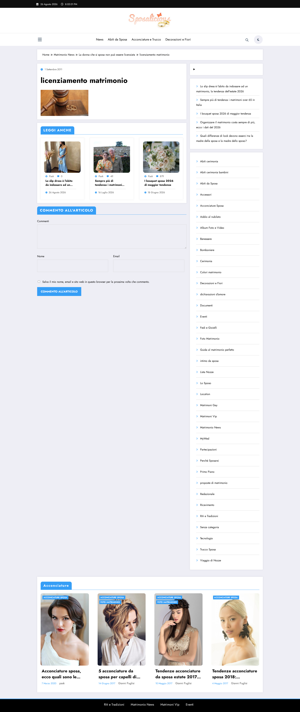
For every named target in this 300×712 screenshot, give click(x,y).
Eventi (203, 317)
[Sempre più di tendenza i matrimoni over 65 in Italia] (112, 157)
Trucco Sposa (208, 549)
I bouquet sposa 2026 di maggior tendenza (158, 183)
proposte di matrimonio (213, 483)
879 (162, 176)
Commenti (43, 221)
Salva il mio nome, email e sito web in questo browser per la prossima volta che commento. (95, 282)
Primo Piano (207, 472)
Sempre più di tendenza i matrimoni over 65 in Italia (108, 183)
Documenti (206, 305)
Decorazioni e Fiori (178, 39)
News (99, 39)
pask (51, 176)
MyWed (204, 439)
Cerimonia (206, 261)
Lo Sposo (205, 383)
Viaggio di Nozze (210, 560)
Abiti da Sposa (117, 39)
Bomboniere (207, 250)
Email (116, 256)
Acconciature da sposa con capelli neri (206, 674)
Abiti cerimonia (209, 161)
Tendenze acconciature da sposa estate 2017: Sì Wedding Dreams (92, 674)
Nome (40, 256)
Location (205, 394)
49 (111, 176)
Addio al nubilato (210, 217)
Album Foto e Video (212, 228)
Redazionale (207, 494)
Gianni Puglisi (41, 683)
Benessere (206, 239)
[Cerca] (247, 40)
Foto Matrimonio (209, 339)
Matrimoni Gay (208, 405)
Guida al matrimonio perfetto (217, 350)
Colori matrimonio (210, 272)
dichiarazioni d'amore (212, 294)
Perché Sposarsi (209, 461)
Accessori (205, 195)
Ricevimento (207, 505)
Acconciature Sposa (212, 206)
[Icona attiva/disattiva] (39, 40)
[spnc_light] (258, 39)
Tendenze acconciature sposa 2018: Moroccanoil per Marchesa (149, 674)
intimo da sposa (209, 361)
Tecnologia (206, 538)
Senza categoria (209, 527)
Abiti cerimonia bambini (214, 172)
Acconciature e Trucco (146, 39)
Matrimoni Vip (208, 416)
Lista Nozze (207, 372)
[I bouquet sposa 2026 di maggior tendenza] (161, 157)
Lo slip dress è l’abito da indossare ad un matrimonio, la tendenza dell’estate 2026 (60, 183)
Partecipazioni (208, 449)
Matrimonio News (210, 427)
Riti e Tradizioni (209, 516)
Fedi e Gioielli (208, 328)
